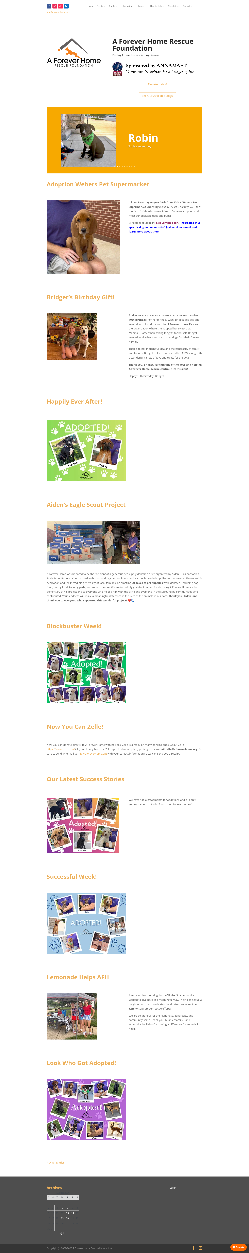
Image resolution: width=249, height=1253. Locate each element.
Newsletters (174, 6)
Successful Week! (72, 876)
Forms (141, 6)
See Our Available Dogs (157, 96)
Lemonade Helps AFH (78, 977)
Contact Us (188, 6)
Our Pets (113, 6)
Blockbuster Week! (74, 626)
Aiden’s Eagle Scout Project (86, 504)
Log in (173, 1187)
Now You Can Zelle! (75, 726)
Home (90, 6)
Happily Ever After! (74, 401)
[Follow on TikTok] (60, 6)
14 (72, 1213)
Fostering (127, 6)
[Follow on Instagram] (54, 6)
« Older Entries (56, 1162)
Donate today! (157, 84)
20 (67, 1218)
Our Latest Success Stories (85, 779)
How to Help (156, 6)
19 (62, 1218)
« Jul (62, 1233)
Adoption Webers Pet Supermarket (98, 184)
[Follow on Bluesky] (66, 6)
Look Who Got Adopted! (81, 1063)
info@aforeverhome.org (58, 12)
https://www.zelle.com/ (61, 749)
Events (100, 6)
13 (67, 1213)
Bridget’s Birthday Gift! (80, 297)
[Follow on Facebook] (49, 6)
